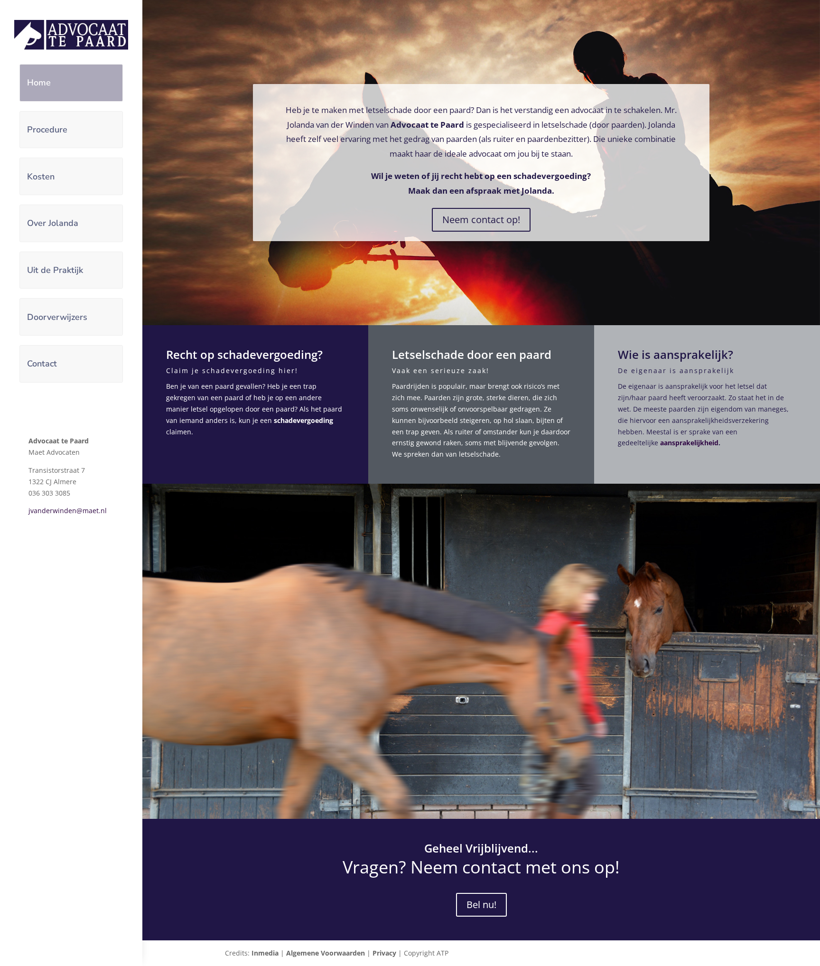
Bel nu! (481, 904)
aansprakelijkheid (689, 442)
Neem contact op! (481, 219)
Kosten (41, 176)
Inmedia (265, 952)
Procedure (47, 129)
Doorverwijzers (57, 317)
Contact (42, 363)
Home (39, 82)
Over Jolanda (52, 223)
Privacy (384, 952)
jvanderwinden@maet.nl (67, 510)
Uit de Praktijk (55, 270)
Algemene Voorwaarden (325, 952)
